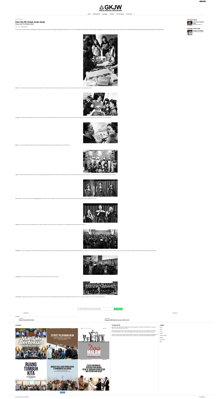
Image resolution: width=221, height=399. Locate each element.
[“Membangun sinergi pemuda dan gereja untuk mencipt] (31, 375)
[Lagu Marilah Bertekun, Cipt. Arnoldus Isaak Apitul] (31, 343)
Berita (161, 329)
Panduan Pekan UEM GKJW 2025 (26, 320)
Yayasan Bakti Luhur (37, 198)
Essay (161, 331)
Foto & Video (162, 339)
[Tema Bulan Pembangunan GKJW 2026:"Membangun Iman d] (93, 343)
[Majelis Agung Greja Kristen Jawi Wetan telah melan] (62, 343)
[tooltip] (200, 1)
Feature (161, 333)
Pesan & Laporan (163, 335)
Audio (161, 341)
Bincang (161, 337)
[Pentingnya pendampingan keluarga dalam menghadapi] (62, 375)
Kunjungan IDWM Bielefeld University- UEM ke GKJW (117, 320)
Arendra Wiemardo (19, 19)
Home (161, 327)
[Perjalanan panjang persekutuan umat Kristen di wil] (93, 375)
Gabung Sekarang (118, 308)
